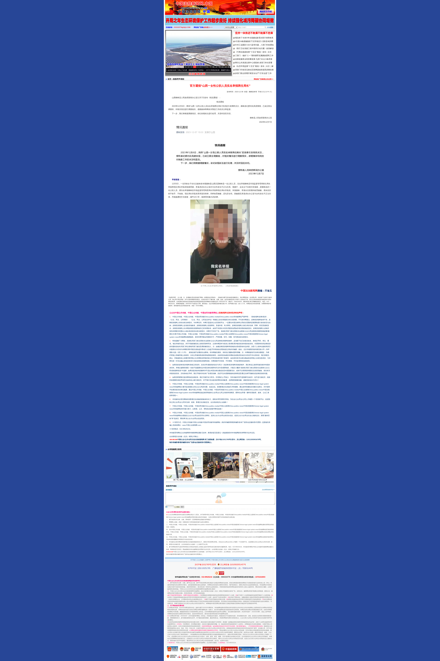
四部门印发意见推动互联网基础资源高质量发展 (254, 70)
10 (213, 67)
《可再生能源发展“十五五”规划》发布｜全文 (253, 52)
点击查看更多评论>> (268, 489)
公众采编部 (200, 560)
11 (216, 67)
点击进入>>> (208, 27)
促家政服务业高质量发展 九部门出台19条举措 (253, 59)
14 (225, 67)
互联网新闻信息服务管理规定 (201, 519)
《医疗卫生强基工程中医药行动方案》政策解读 (254, 48)
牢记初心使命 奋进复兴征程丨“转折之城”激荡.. (206, 70)
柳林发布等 (253, 92)
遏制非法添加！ (184, 478)
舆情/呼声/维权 (178, 79)
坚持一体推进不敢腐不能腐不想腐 (254, 33)
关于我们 (193, 560)
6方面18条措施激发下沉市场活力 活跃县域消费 (254, 41)
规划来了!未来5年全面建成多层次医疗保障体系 (254, 38)
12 (219, 67)
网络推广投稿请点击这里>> (263, 79)
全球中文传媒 (184, 6)
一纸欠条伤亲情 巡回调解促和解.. (258, 478)
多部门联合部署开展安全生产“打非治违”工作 (253, 73)
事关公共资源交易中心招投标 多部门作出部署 (253, 63)
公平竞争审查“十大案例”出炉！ (221, 478)
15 (229, 67)
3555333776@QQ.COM (182, 27)
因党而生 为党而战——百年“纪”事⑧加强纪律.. (174, 70)
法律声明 (207, 560)
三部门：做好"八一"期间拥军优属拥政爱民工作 (254, 56)
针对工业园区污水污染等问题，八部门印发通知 (254, 45)
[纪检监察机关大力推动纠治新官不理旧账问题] (220, 22)
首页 (169, 79)
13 (222, 67)
